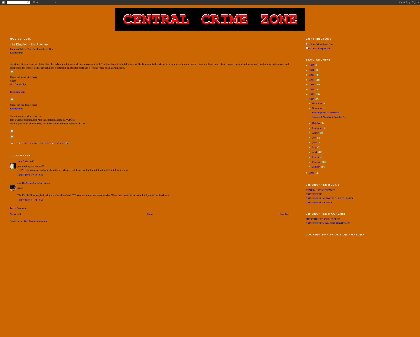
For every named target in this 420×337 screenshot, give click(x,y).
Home (150, 214)
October (316, 123)
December (317, 103)
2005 (312, 99)
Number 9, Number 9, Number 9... (329, 117)
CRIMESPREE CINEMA (319, 202)
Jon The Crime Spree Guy (30, 183)
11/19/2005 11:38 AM (30, 200)
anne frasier (23, 161)
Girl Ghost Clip (18, 84)
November (317, 108)
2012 (312, 65)
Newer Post (15, 214)
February (317, 162)
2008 (312, 84)
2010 (312, 74)
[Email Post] (67, 143)
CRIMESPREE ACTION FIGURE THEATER (330, 198)
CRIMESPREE (314, 194)
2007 (312, 89)
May (314, 147)
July (314, 137)
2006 (312, 94)
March (316, 157)
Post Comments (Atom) (36, 221)
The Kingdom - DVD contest (326, 112)
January (316, 166)
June (315, 142)
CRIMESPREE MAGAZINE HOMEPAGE (328, 223)
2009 (312, 79)
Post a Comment (18, 208)
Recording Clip (17, 92)
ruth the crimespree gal (318, 48)
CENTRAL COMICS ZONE (320, 190)
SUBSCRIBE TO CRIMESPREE (323, 219)
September (318, 128)
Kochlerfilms (16, 52)
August (316, 132)
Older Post (284, 214)
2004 (312, 172)
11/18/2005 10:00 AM (30, 174)
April (315, 152)
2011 (312, 70)
